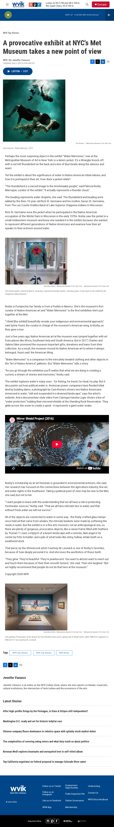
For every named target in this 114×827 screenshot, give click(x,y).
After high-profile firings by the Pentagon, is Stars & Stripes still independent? (45, 711)
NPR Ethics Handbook (98, 799)
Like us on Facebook (51, 801)
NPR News (64, 653)
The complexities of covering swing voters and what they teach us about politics (46, 741)
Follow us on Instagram (48, 793)
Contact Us (93, 793)
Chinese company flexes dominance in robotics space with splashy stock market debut (49, 731)
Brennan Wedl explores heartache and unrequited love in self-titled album (43, 751)
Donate (102, 4)
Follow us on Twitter (51, 786)
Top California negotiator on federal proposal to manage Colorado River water (44, 761)
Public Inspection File (75, 794)
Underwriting (94, 786)
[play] (8, 15)
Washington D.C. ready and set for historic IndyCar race (32, 721)
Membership (71, 807)
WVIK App (47, 807)
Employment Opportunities (71, 786)
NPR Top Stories (11, 32)
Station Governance (74, 801)
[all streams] (109, 15)
